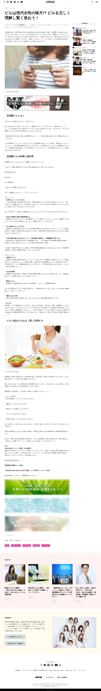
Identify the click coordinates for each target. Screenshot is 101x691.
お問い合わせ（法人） (71, 670)
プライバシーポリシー (26, 670)
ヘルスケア (46, 545)
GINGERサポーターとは (15, 636)
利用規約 (35, 670)
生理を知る (27, 545)
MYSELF (11, 540)
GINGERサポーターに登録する (15, 643)
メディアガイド (82, 670)
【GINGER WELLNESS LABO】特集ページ (19, 470)
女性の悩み (18, 540)
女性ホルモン (16, 545)
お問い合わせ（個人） (58, 670)
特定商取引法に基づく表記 (45, 670)
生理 (7, 545)
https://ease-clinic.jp (11, 460)
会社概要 (17, 670)
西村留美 (22, 25)
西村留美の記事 (10, 465)
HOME (6, 540)
